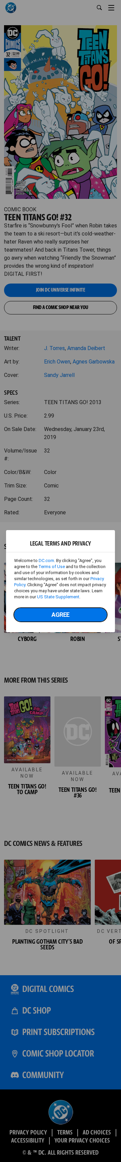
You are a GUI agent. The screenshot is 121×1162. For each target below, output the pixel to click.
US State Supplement (58, 596)
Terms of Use (51, 566)
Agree (60, 614)
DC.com (46, 560)
